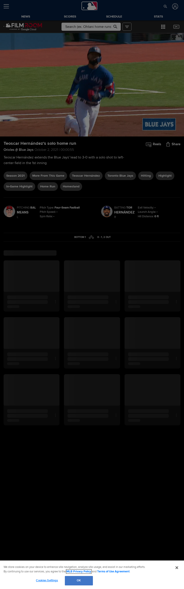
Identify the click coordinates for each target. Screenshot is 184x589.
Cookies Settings (47, 580)
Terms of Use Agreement (113, 571)
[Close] (177, 568)
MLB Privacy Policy (78, 571)
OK (79, 580)
